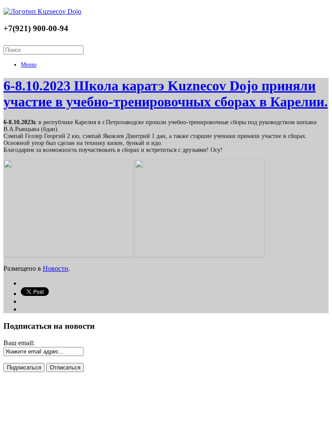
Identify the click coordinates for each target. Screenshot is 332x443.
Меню (28, 64)
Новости (55, 268)
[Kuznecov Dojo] (42, 11)
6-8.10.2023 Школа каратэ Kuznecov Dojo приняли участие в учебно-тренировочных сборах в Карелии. (165, 93)
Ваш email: (19, 343)
